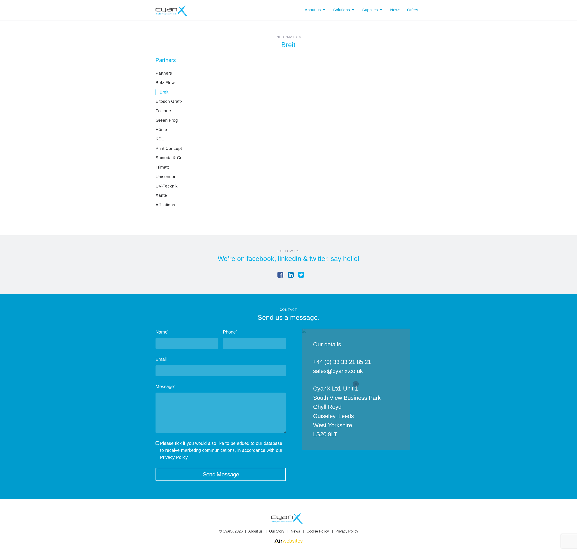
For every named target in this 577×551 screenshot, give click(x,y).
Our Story (276, 531)
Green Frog (167, 120)
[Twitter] (301, 275)
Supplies (370, 10)
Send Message (221, 474)
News (395, 10)
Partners (164, 73)
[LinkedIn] (291, 275)
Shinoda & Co (169, 157)
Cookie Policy (318, 531)
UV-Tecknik (167, 186)
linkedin (289, 258)
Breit (164, 92)
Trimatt (162, 167)
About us (313, 10)
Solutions (341, 10)
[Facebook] (280, 275)
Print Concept (169, 148)
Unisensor (165, 176)
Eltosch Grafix (169, 101)
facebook (260, 258)
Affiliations (165, 204)
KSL (160, 139)
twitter (318, 258)
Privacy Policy (174, 457)
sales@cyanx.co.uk (338, 371)
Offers (412, 10)
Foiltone (163, 110)
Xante (161, 195)
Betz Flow (165, 82)
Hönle (161, 129)
